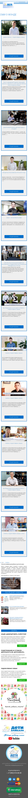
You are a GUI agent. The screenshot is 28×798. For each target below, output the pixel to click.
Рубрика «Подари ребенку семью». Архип (14, 533)
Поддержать (22, 645)
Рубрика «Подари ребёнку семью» (14, 353)
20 (7, 562)
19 (6, 562)
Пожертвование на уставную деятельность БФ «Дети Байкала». (13, 651)
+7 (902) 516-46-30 (14, 773)
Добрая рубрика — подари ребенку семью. (14, 37)
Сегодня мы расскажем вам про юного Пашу (14, 172)
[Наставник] (11, 589)
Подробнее (14, 56)
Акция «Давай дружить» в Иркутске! (13, 634)
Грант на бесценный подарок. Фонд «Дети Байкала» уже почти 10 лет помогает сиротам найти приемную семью (14, 84)
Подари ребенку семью (9, 668)
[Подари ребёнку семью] (14, 740)
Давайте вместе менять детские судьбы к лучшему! (14, 128)
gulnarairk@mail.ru (15, 770)
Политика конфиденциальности (14, 765)
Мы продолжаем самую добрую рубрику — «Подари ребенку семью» (14, 308)
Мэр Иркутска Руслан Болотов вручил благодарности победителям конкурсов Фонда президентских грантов (14, 264)
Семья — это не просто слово (14, 217)
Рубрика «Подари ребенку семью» (14, 398)
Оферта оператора (14, 794)
